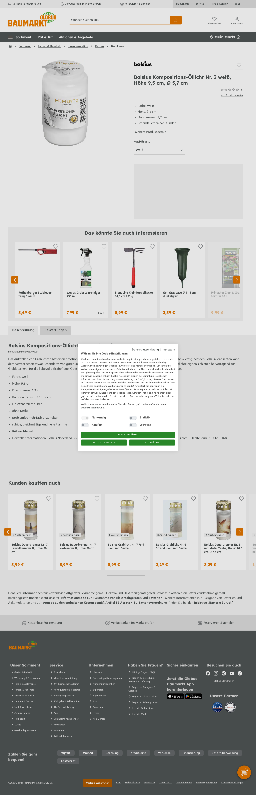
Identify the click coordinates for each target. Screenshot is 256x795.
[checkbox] (85, 418)
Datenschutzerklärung (145, 349)
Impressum (168, 349)
